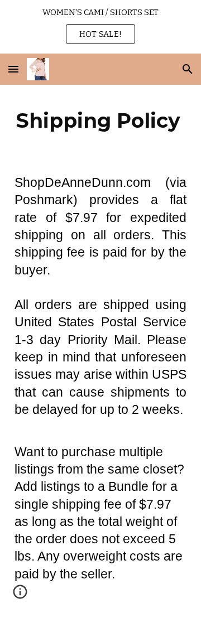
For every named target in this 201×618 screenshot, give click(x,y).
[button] (13, 69)
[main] (100, 120)
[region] (100, 27)
